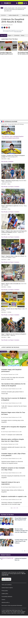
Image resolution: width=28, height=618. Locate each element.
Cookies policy (5, 593)
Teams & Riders (3, 351)
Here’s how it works (17, 31)
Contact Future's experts (7, 587)
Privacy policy (5, 590)
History (22, 35)
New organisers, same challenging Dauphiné (12, 136)
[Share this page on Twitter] (4, 27)
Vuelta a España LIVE (13, 15)
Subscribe (20, 3)
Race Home (3, 35)
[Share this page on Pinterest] (7, 27)
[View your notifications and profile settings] (16, 3)
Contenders (17, 35)
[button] (26, 3)
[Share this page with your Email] (9, 27)
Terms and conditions (7, 584)
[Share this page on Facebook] (2, 27)
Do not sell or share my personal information (12, 605)
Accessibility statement (7, 596)
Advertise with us (6, 602)
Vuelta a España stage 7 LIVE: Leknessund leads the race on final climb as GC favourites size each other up (15, 9)
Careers (3, 599)
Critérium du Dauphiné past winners (10, 138)
